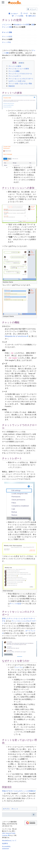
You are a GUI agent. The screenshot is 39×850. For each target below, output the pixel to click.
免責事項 (5, 843)
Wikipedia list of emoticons (15, 336)
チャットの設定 (7, 36)
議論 (34, 13)
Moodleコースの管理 (22, 24)
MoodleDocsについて (9, 840)
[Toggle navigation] (2, 3)
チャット (15, 809)
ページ (25, 13)
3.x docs (13, 13)
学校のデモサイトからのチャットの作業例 (18, 791)
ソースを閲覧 (19, 16)
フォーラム (19, 667)
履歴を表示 (32, 16)
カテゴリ (6, 809)
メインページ (7, 24)
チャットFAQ (6, 42)
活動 (32, 24)
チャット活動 (7, 27)
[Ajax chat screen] (19, 214)
